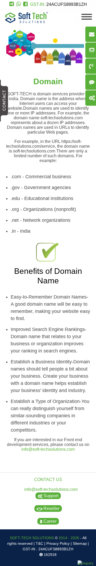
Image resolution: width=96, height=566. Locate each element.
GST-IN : (58, 4)
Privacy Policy (58, 543)
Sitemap (80, 543)
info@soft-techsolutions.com (48, 449)
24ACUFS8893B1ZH (66, 4)
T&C (39, 543)
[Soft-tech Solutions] (26, 22)
